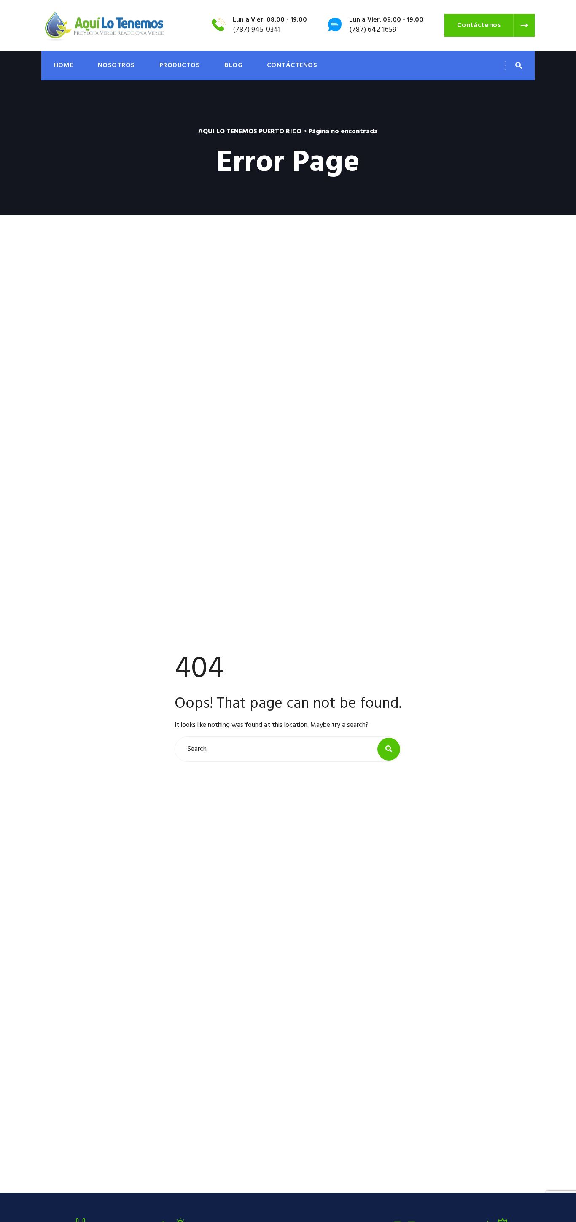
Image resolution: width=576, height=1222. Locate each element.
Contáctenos (292, 65)
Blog (233, 65)
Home (63, 65)
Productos (179, 65)
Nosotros (116, 65)
